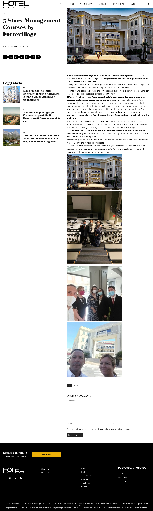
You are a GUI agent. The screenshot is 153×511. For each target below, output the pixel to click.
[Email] (32, 57)
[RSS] (21, 478)
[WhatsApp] (27, 57)
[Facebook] (5, 57)
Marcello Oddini (10, 47)
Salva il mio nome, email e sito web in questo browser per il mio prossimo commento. (104, 429)
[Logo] (19, 4)
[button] (147, 4)
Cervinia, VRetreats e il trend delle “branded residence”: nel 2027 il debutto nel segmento (41, 139)
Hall (5, 14)
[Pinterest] (21, 57)
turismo (76, 385)
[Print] (38, 57)
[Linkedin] (16, 57)
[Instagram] (10, 478)
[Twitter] (10, 57)
